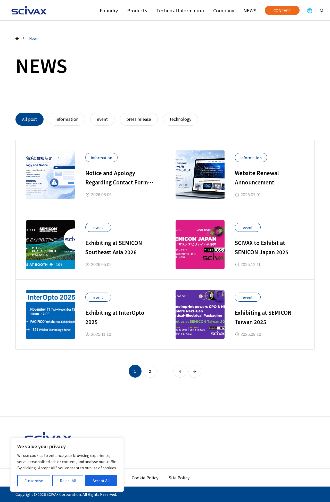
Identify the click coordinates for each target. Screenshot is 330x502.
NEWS (249, 10)
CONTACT (282, 10)
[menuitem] (309, 10)
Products (137, 10)
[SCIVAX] (29, 10)
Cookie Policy (145, 477)
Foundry (109, 10)
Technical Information (180, 10)
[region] (67, 465)
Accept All (101, 480)
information (101, 157)
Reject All (68, 480)
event (98, 227)
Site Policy (179, 477)
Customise (33, 480)
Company (223, 10)
